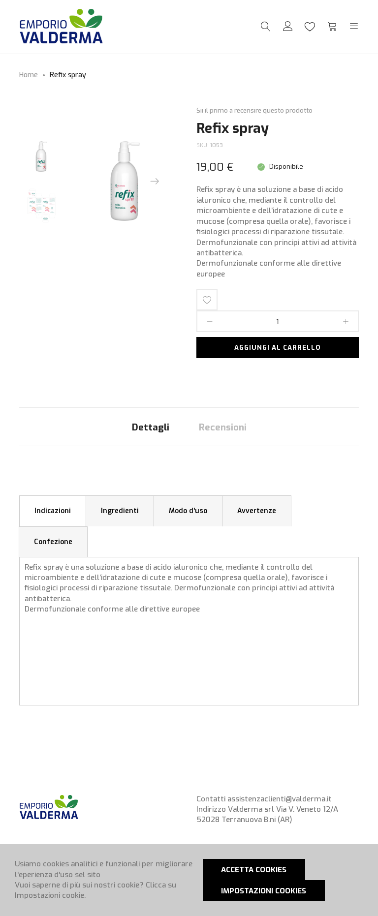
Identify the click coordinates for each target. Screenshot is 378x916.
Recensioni (223, 427)
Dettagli (150, 427)
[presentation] (154, 181)
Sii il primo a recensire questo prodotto (254, 110)
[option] (41, 156)
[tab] (150, 427)
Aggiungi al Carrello (277, 347)
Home (28, 75)
